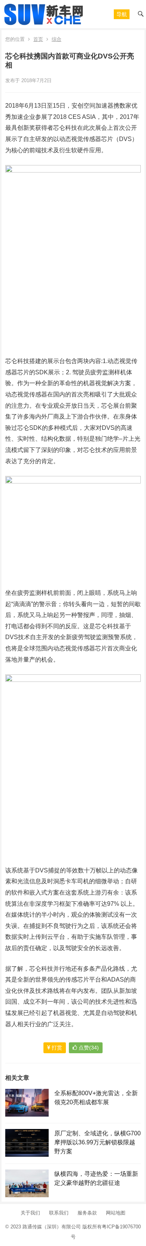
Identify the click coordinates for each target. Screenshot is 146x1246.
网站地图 (115, 1213)
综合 (56, 39)
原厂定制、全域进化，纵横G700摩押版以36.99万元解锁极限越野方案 (97, 1142)
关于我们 (30, 1213)
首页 (38, 39)
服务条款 (87, 1213)
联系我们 (59, 1213)
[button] (122, 14)
